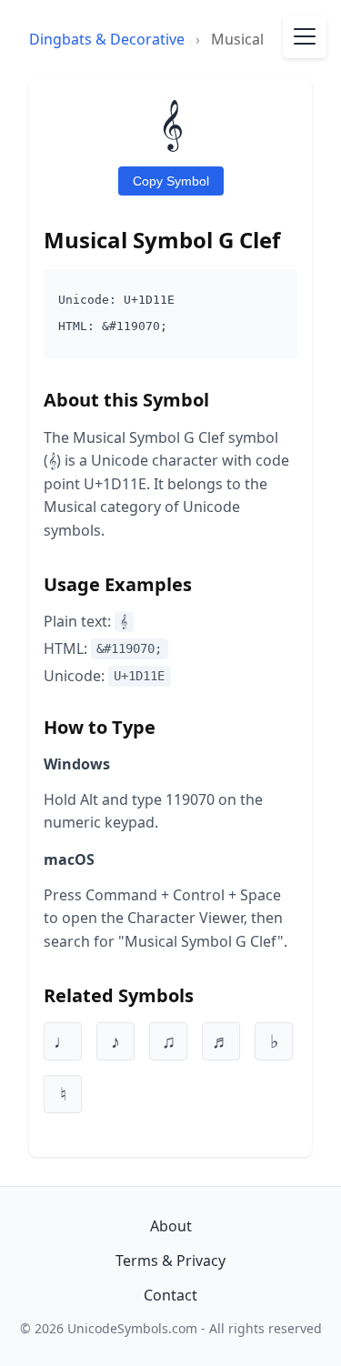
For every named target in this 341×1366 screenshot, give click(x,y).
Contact (170, 1295)
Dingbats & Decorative (107, 39)
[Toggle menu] (304, 36)
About (171, 1226)
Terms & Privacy (170, 1260)
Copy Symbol (171, 181)
